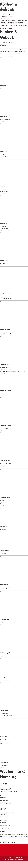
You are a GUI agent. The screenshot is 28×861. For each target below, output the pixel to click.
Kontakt (7, 857)
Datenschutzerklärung (18, 857)
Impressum (11, 857)
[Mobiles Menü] (26, 3)
